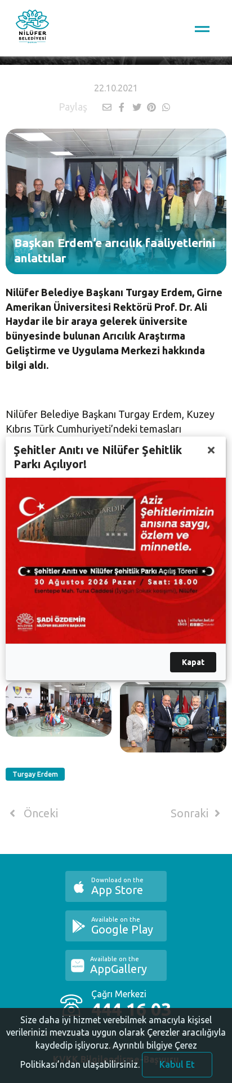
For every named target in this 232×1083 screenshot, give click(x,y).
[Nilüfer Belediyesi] (32, 28)
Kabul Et (177, 1064)
